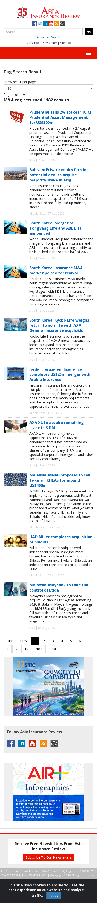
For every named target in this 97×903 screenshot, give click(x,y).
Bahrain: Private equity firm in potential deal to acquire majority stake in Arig (57, 175)
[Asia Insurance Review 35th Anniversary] (48, 12)
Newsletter (50, 43)
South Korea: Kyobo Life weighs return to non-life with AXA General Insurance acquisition (59, 325)
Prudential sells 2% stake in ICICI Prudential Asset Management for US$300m (60, 117)
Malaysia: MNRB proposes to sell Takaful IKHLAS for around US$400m (59, 480)
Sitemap (65, 43)
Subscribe (33, 43)
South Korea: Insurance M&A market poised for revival (56, 270)
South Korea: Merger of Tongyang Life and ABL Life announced (55, 228)
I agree (53, 896)
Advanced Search (48, 37)
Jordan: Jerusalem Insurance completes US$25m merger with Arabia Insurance (59, 374)
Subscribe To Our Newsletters (48, 857)
